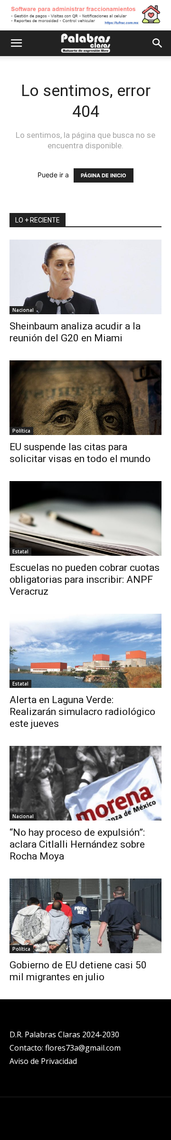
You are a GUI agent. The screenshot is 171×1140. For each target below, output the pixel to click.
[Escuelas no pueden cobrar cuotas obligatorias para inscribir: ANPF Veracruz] (86, 518)
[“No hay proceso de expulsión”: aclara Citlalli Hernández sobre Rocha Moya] (86, 783)
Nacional (23, 310)
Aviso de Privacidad (43, 1061)
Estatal (20, 551)
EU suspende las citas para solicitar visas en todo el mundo (80, 452)
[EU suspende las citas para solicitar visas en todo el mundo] (86, 397)
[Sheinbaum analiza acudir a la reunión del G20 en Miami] (86, 277)
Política (21, 430)
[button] (16, 43)
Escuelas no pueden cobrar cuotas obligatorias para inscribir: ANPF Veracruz (85, 579)
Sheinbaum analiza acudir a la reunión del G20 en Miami (75, 332)
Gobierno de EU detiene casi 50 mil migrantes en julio (78, 971)
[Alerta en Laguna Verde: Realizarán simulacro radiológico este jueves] (86, 651)
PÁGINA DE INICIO (103, 175)
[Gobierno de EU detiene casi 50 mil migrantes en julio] (86, 916)
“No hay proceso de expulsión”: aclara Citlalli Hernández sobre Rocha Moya (77, 844)
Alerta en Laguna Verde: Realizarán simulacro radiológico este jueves (82, 711)
